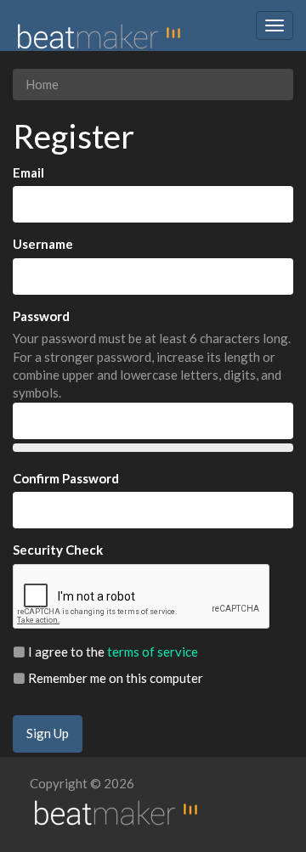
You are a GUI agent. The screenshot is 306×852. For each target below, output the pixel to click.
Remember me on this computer (114, 678)
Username (43, 243)
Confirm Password (66, 478)
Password (41, 316)
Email (28, 172)
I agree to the (112, 651)
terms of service (152, 651)
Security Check (58, 549)
